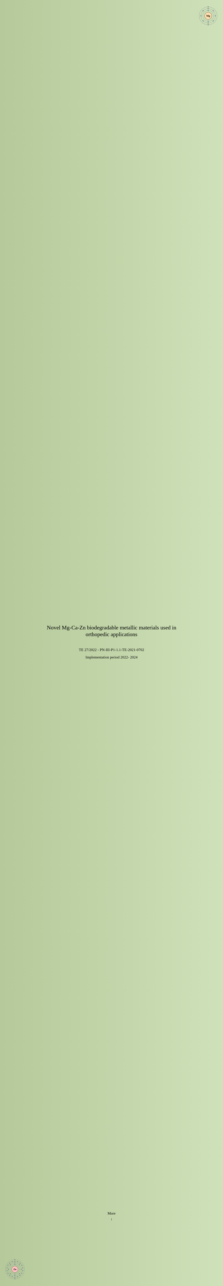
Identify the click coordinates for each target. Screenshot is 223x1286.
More (112, 1213)
